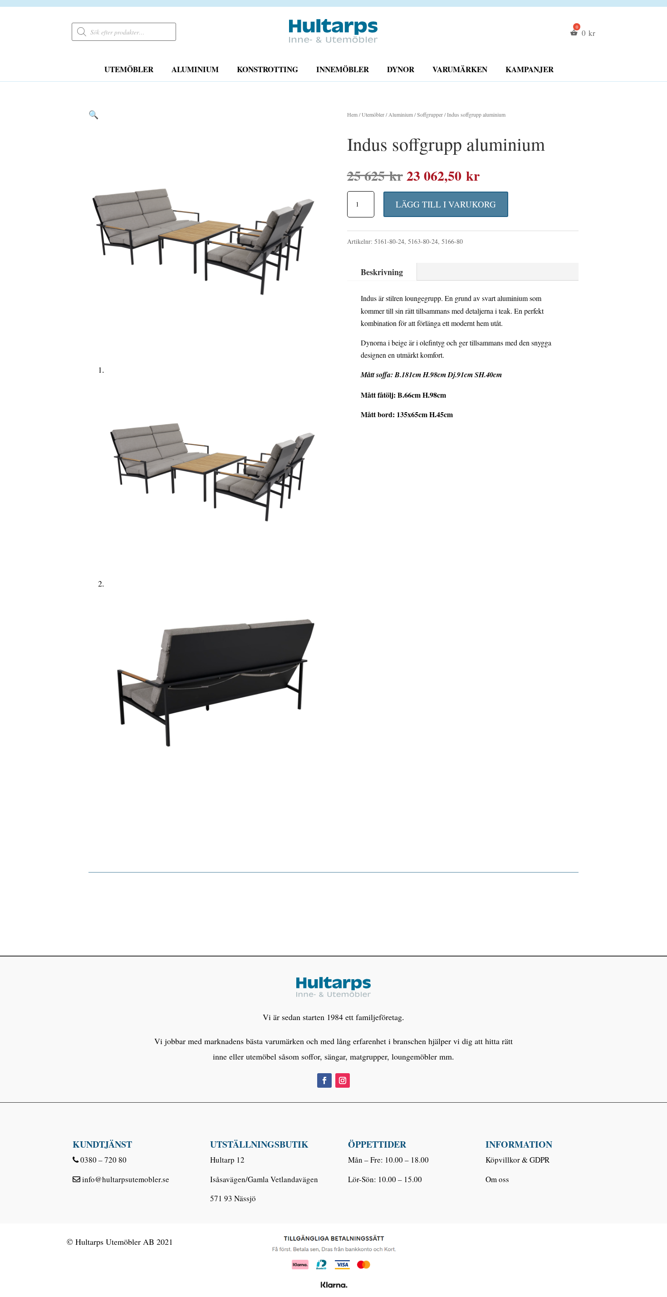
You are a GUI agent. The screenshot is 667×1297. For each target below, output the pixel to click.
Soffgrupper (430, 114)
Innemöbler (342, 69)
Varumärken (459, 69)
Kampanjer (529, 69)
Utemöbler (128, 69)
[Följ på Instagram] (342, 1080)
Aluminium (195, 69)
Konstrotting (267, 69)
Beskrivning (382, 272)
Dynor (400, 69)
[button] (93, 114)
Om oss (497, 1179)
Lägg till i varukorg (446, 204)
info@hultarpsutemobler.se (125, 1179)
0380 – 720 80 (103, 1159)
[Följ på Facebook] (324, 1080)
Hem (352, 114)
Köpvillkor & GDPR (517, 1159)
